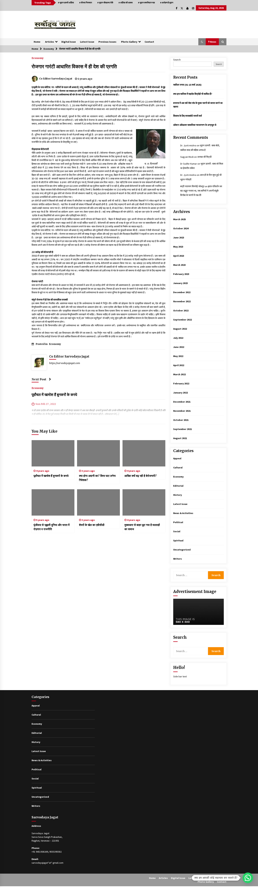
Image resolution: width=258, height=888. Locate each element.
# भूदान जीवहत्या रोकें (105, 2)
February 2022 (181, 383)
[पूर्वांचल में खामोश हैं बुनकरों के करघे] (53, 453)
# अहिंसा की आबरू (125, 2)
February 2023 (181, 274)
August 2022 (180, 328)
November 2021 (182, 410)
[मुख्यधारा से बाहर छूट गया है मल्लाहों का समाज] (144, 502)
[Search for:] (190, 575)
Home (37, 41)
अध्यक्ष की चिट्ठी (204, 156)
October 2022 (180, 310)
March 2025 (179, 219)
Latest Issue (87, 41)
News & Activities (183, 513)
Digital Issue (68, 41)
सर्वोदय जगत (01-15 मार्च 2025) (187, 84)
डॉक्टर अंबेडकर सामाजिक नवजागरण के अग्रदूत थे (194, 124)
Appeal (177, 458)
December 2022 (181, 292)
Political (178, 522)
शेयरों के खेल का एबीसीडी (91, 525)
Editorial (178, 485)
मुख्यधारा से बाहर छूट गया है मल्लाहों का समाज (142, 527)
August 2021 (180, 438)
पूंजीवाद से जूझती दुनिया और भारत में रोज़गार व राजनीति (52, 527)
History (177, 494)
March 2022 (179, 374)
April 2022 (178, 365)
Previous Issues (107, 41)
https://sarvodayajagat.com (64, 363)
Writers (177, 558)
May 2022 (178, 356)
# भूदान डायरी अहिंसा (66, 2)
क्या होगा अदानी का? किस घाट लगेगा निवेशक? (97, 478)
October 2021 (180, 420)
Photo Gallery (129, 41)
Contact (149, 41)
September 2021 (182, 429)
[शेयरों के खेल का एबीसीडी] (98, 502)
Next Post (39, 379)
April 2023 (178, 255)
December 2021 (181, 401)
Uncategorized (182, 549)
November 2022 (182, 301)
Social (176, 531)
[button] (202, 41)
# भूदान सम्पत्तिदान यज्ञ (146, 2)
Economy (38, 57)
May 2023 (178, 246)
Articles (49, 41)
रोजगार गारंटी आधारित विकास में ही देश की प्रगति (74, 66)
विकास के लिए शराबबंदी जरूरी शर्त (187, 115)
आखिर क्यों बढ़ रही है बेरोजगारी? (140, 476)
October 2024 (180, 228)
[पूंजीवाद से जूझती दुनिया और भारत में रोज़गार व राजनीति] (53, 502)
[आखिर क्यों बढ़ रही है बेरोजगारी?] (144, 453)
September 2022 (182, 319)
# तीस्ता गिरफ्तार (85, 2)
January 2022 (180, 392)
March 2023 (179, 264)
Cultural (178, 467)
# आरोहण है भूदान (166, 2)
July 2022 (178, 337)
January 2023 (180, 283)
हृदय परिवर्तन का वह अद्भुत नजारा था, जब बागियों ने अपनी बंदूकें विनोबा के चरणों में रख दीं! (201, 191)
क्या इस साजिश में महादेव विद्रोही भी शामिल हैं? (192, 93)
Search (177, 59)
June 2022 (178, 347)
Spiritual (178, 540)
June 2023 (178, 237)
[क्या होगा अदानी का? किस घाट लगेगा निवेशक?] (98, 453)
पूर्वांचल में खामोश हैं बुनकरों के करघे (54, 394)
